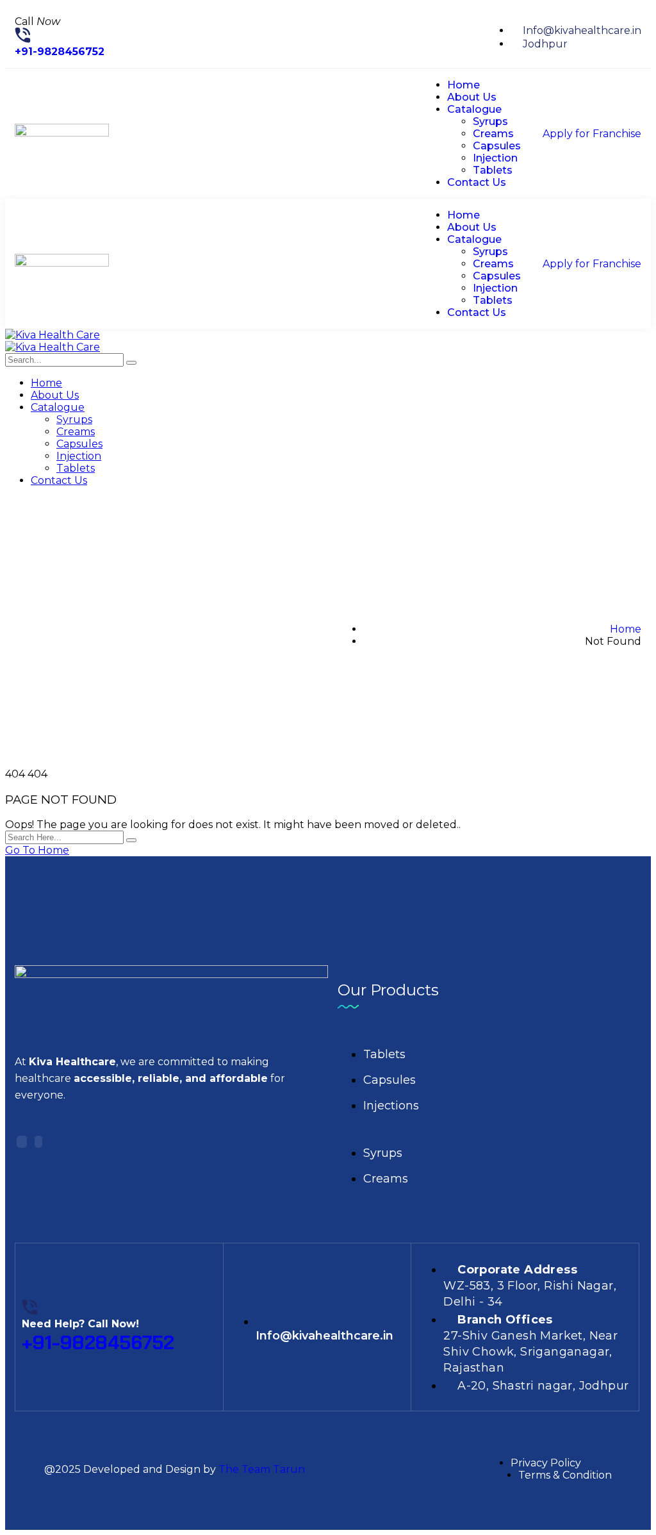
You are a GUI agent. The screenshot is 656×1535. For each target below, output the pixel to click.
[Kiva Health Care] (52, 335)
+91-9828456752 (59, 52)
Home (625, 629)
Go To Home (37, 850)
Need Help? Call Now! (80, 1324)
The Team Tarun (261, 1469)
